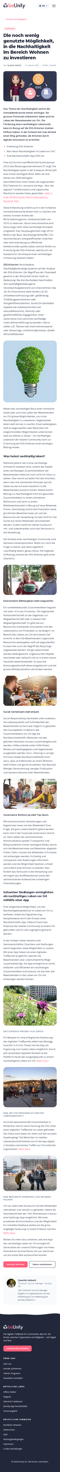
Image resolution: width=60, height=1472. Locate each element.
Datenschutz (9, 1429)
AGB (5, 1434)
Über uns (7, 1363)
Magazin (7, 1396)
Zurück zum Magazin (15, 19)
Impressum (8, 1444)
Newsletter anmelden (13, 1378)
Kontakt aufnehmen (12, 1368)
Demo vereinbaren (42, 1264)
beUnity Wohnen (15, 1264)
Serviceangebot (10, 1411)
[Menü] (54, 6)
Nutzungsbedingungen (13, 1439)
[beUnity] (14, 6)
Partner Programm (11, 1373)
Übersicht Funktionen (12, 1401)
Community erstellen (17, 1348)
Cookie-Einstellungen (12, 1448)
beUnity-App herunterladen (15, 1406)
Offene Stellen (9, 1392)
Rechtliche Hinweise (12, 1425)
